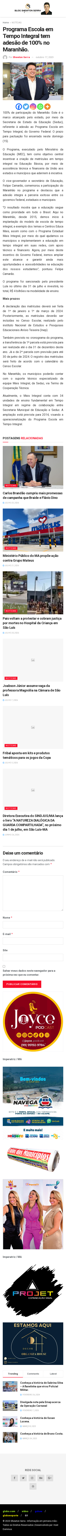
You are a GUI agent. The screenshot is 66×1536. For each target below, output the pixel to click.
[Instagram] (33, 106)
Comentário (11, 872)
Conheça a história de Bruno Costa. (41, 1433)
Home (6, 22)
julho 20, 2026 (11, 633)
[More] (47, 106)
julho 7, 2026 (11, 700)
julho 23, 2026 (11, 503)
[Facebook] (19, 106)
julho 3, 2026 (11, 763)
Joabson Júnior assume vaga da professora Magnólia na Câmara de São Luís (31, 690)
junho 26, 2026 (11, 835)
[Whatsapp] (40, 106)
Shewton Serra (21, 57)
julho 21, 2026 (11, 566)
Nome (7, 917)
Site (5, 950)
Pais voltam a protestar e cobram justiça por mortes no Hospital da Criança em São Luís (32, 623)
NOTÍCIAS (16, 22)
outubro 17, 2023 (45, 57)
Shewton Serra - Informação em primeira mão (34, 1521)
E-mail (8, 934)
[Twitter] (26, 106)
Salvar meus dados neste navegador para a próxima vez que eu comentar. (29, 972)
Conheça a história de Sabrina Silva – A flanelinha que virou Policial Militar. (41, 1386)
